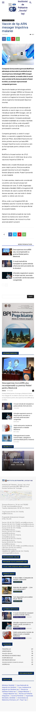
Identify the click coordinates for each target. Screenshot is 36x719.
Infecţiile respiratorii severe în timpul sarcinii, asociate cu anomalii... (23, 624)
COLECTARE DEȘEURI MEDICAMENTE (16, 566)
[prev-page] (3, 285)
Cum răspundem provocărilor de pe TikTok (23, 598)
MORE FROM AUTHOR (25, 244)
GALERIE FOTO (7, 447)
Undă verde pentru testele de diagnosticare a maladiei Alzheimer (23, 427)
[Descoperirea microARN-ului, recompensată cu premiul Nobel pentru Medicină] (7, 251)
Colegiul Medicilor (23, 691)
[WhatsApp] (18, 39)
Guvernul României (17, 695)
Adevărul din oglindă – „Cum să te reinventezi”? (22, 588)
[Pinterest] (13, 39)
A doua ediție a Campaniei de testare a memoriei (23, 578)
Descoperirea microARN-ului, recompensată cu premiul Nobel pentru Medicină (17, 385)
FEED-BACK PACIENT (26, 673)
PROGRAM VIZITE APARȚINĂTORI (15, 561)
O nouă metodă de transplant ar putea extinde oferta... (23, 614)
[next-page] (6, 285)
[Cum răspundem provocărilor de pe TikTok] (7, 600)
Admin (4, 390)
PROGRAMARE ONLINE (11, 557)
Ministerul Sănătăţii (8, 685)
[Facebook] (4, 39)
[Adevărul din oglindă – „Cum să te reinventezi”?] (7, 590)
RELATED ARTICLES (9, 244)
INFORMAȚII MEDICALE (8, 20)
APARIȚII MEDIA (18, 582)
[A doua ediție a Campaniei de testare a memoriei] (7, 581)
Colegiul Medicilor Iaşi (10, 693)
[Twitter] (9, 39)
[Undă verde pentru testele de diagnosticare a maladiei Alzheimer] (7, 428)
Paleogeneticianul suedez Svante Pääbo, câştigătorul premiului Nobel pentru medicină (24, 437)
